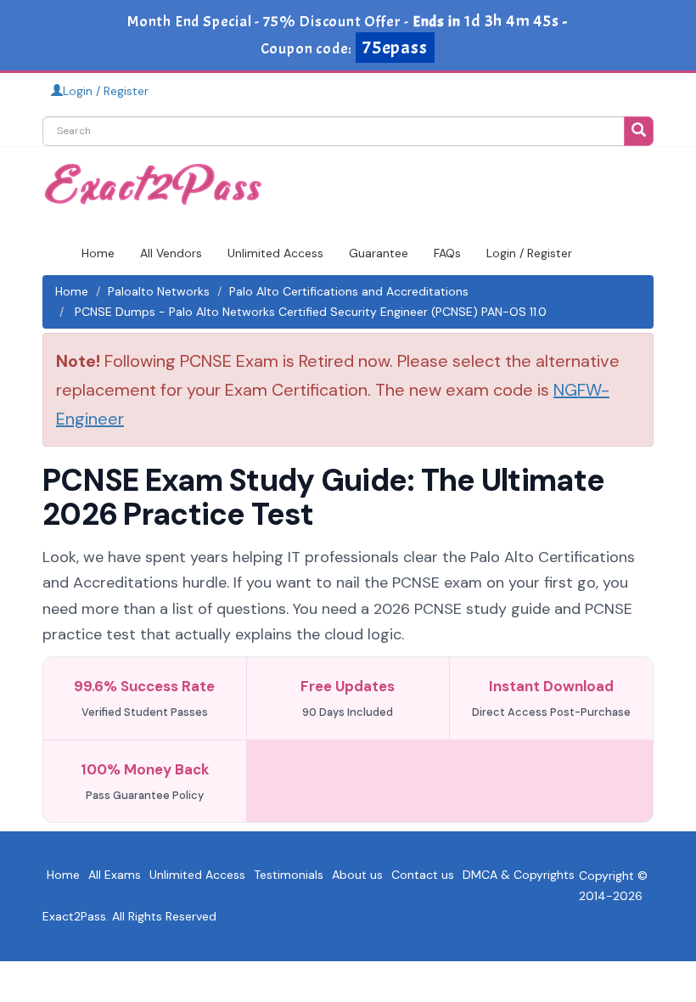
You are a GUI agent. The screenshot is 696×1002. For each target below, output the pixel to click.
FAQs (447, 253)
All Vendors (171, 253)
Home (98, 253)
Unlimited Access (275, 253)
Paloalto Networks (159, 291)
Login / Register (106, 91)
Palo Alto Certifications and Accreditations (349, 291)
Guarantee (378, 253)
